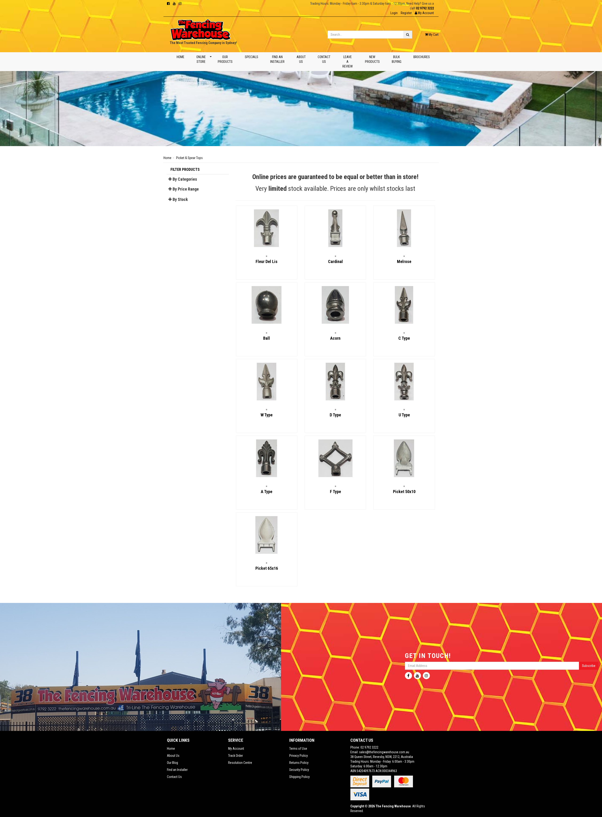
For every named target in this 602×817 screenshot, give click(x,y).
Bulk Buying (396, 59)
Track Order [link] (235, 755)
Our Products (225, 59)
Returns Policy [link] (299, 763)
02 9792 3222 (425, 8)
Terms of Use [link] (298, 748)
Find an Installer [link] (177, 770)
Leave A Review (347, 61)
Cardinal (335, 261)
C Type (404, 338)
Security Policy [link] (299, 770)
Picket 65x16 (266, 568)
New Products (372, 59)
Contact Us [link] (174, 777)
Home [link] (171, 748)
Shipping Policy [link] (299, 777)
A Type (266, 491)
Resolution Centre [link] (240, 763)
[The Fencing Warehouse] (200, 28)
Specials (251, 57)
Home (180, 57)
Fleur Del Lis (266, 261)
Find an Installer (277, 59)
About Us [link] (173, 755)
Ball (266, 338)
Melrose (404, 261)
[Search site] (407, 35)
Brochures (421, 57)
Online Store (201, 59)
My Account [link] (236, 748)
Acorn (335, 338)
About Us (301, 59)
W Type (267, 414)
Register (406, 13)
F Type (335, 491)
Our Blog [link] (172, 763)
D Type (335, 414)
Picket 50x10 (404, 491)
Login (394, 13)
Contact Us (324, 59)
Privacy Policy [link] (298, 755)
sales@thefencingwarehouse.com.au (384, 752)
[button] (424, 13)
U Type (404, 414)
